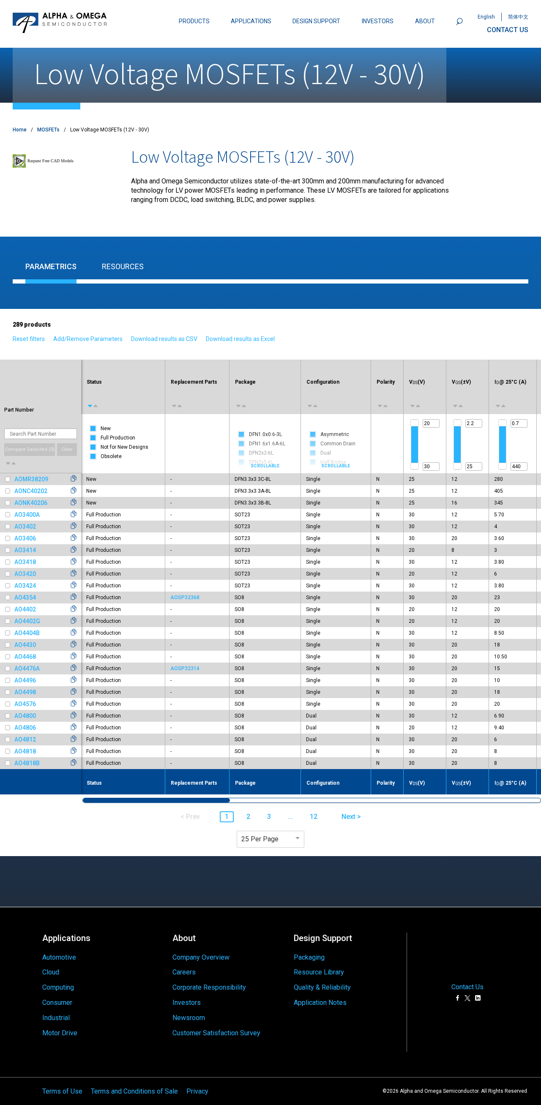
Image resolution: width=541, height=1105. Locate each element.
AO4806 (25, 728)
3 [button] (269, 817)
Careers (184, 972)
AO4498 (25, 692)
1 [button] (227, 817)
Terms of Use (62, 1091)
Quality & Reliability (322, 987)
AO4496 (25, 680)
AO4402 (25, 609)
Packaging (309, 957)
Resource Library (319, 972)
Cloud (50, 972)
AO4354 (25, 597)
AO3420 (25, 574)
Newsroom (188, 1018)
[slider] (414, 423)
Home (20, 130)
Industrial (56, 1018)
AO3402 (25, 526)
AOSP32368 (184, 597)
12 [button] (313, 817)
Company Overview (201, 957)
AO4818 (25, 751)
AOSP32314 (184, 668)
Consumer (57, 1003)
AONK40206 (30, 503)
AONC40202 (30, 491)
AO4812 (25, 739)
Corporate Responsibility (209, 987)
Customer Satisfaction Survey (216, 1033)
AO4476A (27, 668)
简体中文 (518, 17)
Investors (186, 1003)
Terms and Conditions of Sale (134, 1091)
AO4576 (25, 704)
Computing (58, 987)
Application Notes (320, 1003)
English (486, 17)
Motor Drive (59, 1033)
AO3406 (25, 538)
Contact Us (467, 986)
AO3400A (27, 515)
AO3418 (25, 562)
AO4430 (25, 645)
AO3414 (25, 550)
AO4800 (25, 716)
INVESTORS (377, 21)
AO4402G (27, 621)
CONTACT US (507, 30)
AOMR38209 (31, 479)
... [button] (290, 817)
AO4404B (27, 633)
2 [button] (248, 817)
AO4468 (25, 657)
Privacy (197, 1091)
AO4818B (27, 763)
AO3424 (25, 586)
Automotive (59, 957)
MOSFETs (48, 130)
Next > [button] (351, 817)
